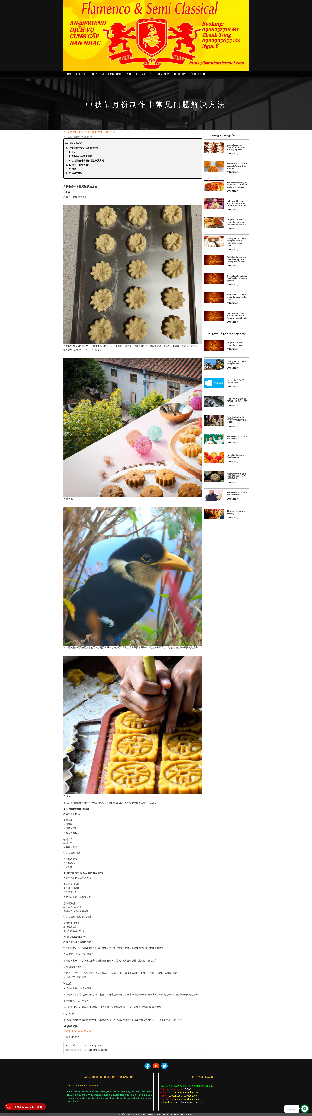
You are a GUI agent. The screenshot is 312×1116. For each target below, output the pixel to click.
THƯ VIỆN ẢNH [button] (163, 73)
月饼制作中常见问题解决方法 (84, 147)
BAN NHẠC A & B (151, 1114)
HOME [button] (68, 73)
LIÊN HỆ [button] (128, 73)
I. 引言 (72, 152)
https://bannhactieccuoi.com (188, 1102)
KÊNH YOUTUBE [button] (143, 73)
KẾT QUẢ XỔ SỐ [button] (198, 73)
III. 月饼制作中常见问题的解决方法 (86, 160)
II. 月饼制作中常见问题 (80, 156)
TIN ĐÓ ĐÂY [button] (180, 73)
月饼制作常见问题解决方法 (79, 1030)
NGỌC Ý (187, 1089)
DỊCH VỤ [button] (94, 73)
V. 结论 (72, 168)
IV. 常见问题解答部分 (80, 164)
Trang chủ (71, 131)
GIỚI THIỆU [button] (81, 73)
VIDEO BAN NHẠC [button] (111, 73)
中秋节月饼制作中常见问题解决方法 (96, 131)
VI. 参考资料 (75, 173)
